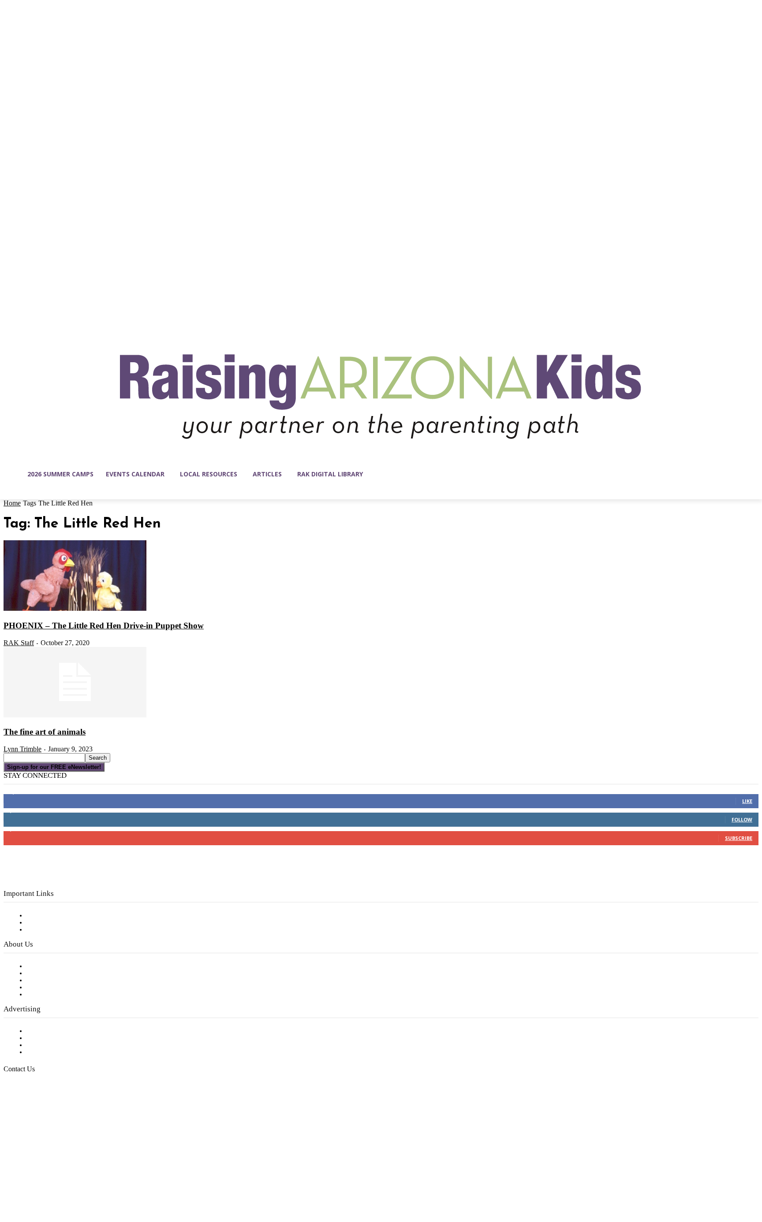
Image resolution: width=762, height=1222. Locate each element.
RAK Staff (19, 642)
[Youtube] (103, 1180)
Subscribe (738, 838)
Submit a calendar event (65, 994)
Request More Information (69, 1052)
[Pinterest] (66, 1180)
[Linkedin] (48, 1180)
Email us (35, 1114)
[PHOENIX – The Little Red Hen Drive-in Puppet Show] (75, 609)
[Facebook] (11, 1180)
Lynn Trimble (22, 749)
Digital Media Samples (62, 1045)
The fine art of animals (45, 731)
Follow (742, 819)
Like (747, 801)
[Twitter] (85, 1180)
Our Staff (41, 966)
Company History (54, 973)
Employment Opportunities (70, 980)
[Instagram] (29, 1180)
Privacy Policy (48, 929)
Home (12, 503)
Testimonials (46, 1031)
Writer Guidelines (53, 987)
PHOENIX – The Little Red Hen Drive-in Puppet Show (104, 625)
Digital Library (50, 922)
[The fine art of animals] (75, 715)
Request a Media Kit (59, 1038)
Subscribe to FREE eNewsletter (77, 915)
